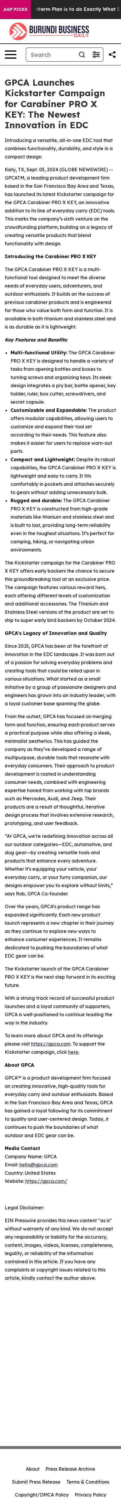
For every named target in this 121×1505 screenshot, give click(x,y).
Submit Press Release (36, 1482)
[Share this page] (112, 54)
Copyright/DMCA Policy (42, 1495)
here (73, 1052)
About (33, 1469)
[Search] (82, 54)
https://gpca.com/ (46, 1181)
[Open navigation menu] (10, 54)
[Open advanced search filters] (96, 54)
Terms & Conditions (87, 1482)
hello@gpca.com (38, 1165)
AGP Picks (15, 9)
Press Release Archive (70, 1469)
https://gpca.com (50, 1044)
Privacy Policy (90, 1495)
